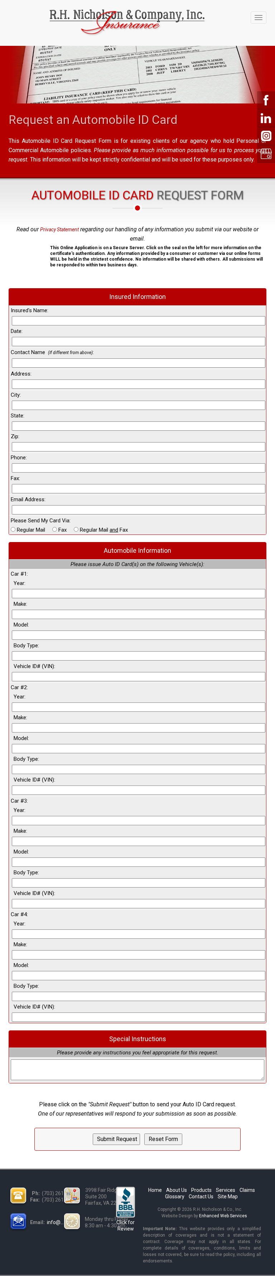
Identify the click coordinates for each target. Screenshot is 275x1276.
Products (201, 1190)
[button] (26, 256)
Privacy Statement (59, 229)
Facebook (266, 100)
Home (155, 1190)
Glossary (174, 1196)
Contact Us (201, 1196)
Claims (247, 1190)
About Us (176, 1190)
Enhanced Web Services (223, 1215)
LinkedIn (266, 118)
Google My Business (266, 154)
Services (225, 1190)
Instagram (266, 136)
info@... (55, 1222)
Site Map (228, 1196)
